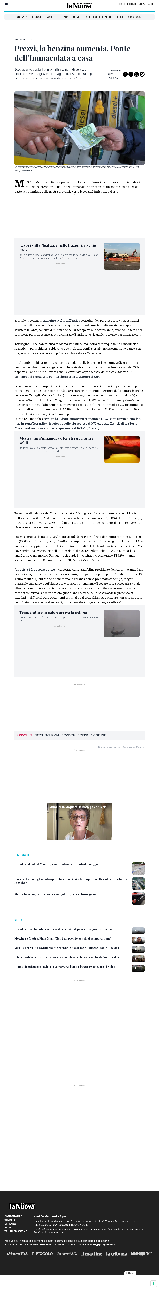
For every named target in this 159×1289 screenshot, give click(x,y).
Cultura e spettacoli (98, 17)
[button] (79, 821)
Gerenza (10, 1224)
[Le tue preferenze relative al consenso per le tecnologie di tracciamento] (154, 1284)
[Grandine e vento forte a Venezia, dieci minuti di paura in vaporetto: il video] (138, 930)
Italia (65, 17)
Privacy (9, 1227)
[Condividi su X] (136, 74)
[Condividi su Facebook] (125, 74)
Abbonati (143, 4)
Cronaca (22, 17)
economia (68, 735)
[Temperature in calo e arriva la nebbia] (122, 623)
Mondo (77, 17)
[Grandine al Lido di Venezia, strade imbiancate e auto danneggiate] (138, 868)
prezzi (39, 735)
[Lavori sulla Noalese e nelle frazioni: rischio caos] (122, 256)
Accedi (151, 4)
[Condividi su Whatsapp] (142, 74)
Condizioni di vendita (13, 1218)
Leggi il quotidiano (128, 4)
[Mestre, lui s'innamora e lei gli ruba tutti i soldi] (122, 449)
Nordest (51, 17)
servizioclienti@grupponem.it (97, 1244)
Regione (36, 17)
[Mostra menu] (6, 4)
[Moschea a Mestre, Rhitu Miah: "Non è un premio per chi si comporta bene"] (138, 940)
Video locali (135, 17)
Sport (119, 17)
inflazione (52, 735)
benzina (83, 735)
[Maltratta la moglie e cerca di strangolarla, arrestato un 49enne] (138, 898)
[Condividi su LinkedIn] (130, 74)
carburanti (98, 735)
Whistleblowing (15, 1231)
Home (18, 39)
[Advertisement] (79, 27)
